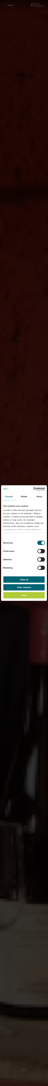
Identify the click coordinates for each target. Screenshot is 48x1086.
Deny (24, 595)
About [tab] (39, 496)
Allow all (24, 579)
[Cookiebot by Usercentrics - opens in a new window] (34, 489)
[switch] (41, 551)
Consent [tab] (9, 496)
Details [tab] (24, 496)
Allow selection (24, 587)
